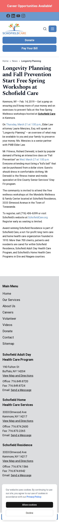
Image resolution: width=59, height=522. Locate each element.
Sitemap (8, 343)
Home (5, 61)
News (15, 61)
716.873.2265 (16, 430)
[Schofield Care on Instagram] (23, 16)
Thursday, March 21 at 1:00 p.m (23, 124)
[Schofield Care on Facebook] (8, 16)
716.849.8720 (19, 381)
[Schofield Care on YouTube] (18, 16)
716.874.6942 (16, 471)
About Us (9, 306)
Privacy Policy (34, 497)
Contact (8, 337)
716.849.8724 (16, 385)
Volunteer (9, 318)
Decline (29, 513)
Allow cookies (29, 505)
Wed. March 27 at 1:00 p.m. (34, 159)
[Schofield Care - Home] (22, 28)
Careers (8, 312)
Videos (7, 325)
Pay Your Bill (30, 48)
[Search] (44, 28)
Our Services (11, 300)
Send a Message (21, 390)
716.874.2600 (19, 426)
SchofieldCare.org (38, 217)
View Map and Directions (18, 375)
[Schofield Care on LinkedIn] (13, 16)
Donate (29, 40)
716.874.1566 (19, 466)
